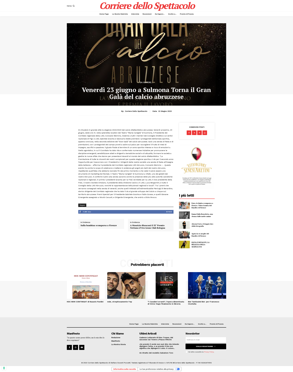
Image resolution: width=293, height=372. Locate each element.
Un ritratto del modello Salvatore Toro (156, 353)
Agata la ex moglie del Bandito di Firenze (200, 235)
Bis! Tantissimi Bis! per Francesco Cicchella (203, 303)
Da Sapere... (146, 82)
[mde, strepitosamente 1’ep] (126, 285)
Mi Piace (169, 212)
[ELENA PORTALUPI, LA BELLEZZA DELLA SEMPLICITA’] (184, 244)
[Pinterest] (199, 132)
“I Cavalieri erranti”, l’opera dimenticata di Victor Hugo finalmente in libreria (166, 303)
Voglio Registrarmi (204, 346)
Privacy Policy (209, 352)
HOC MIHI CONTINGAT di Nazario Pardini (85, 302)
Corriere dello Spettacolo (136, 111)
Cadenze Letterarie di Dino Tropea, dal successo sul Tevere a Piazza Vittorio (156, 339)
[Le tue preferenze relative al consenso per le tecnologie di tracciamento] (4, 368)
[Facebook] (189, 132)
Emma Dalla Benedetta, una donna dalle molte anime (202, 215)
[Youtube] (81, 347)
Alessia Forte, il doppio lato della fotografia (202, 225)
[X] (194, 132)
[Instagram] (75, 347)
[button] (71, 5)
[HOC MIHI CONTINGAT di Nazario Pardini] (86, 285)
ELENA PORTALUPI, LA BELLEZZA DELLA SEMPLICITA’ (200, 244)
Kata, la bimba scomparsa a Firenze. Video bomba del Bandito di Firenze (202, 205)
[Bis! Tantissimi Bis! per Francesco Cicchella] (207, 285)
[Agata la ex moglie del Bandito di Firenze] (184, 234)
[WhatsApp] (204, 132)
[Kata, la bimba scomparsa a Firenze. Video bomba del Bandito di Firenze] (184, 205)
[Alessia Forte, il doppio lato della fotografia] (184, 225)
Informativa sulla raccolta (124, 369)
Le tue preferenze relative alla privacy (157, 369)
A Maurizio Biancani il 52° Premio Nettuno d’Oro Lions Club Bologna (147, 226)
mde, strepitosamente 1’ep (119, 302)
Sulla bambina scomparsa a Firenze (99, 225)
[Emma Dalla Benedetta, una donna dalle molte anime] (184, 215)
